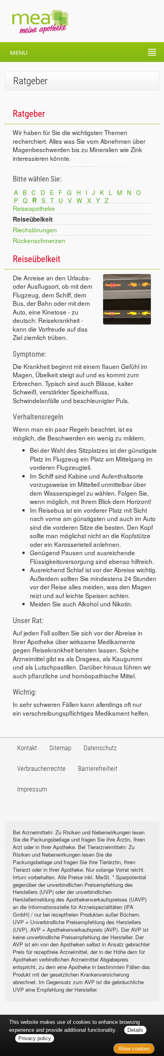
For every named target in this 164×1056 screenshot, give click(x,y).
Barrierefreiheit (97, 768)
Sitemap (60, 748)
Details (135, 1030)
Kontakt (27, 748)
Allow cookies (134, 1049)
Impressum (32, 789)
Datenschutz (100, 748)
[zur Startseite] (34, 21)
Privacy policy (34, 1038)
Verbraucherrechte (41, 768)
